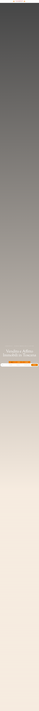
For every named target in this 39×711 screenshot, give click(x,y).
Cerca (34, 364)
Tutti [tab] (12, 362)
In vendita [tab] (26, 362)
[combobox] (4, 365)
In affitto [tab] (18, 362)
